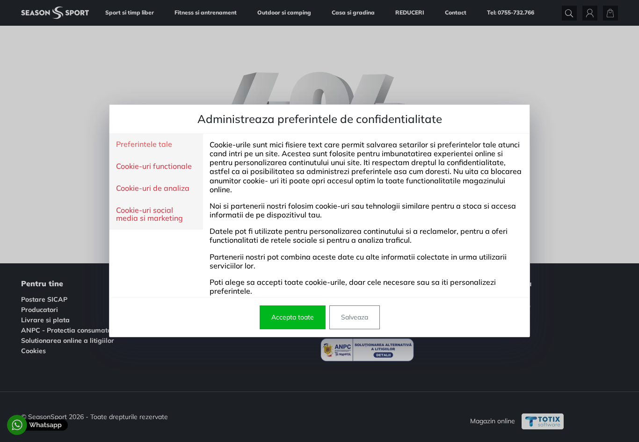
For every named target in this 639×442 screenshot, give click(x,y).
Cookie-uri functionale (154, 166)
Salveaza (354, 317)
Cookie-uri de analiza (152, 188)
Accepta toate (292, 317)
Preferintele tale (144, 144)
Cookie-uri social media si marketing (149, 214)
